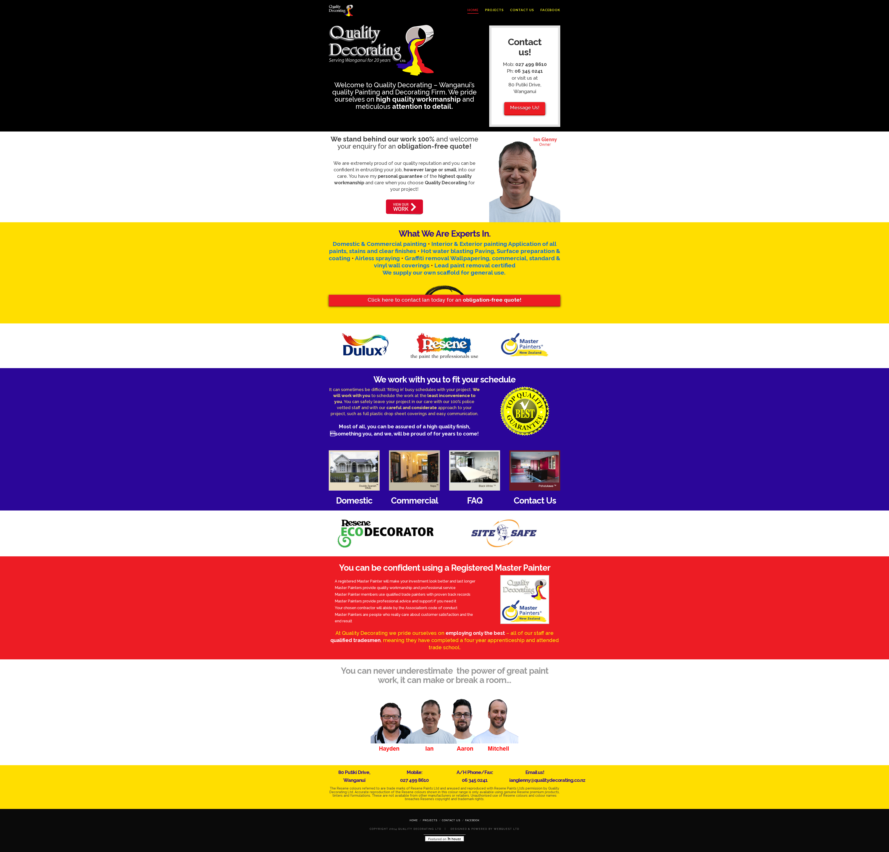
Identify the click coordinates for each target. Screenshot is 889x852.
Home (473, 10)
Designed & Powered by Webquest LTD (484, 828)
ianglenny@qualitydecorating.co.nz (547, 780)
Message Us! (524, 107)
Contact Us (522, 10)
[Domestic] (354, 470)
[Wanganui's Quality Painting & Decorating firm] (341, 10)
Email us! (534, 772)
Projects (494, 10)
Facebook (550, 10)
